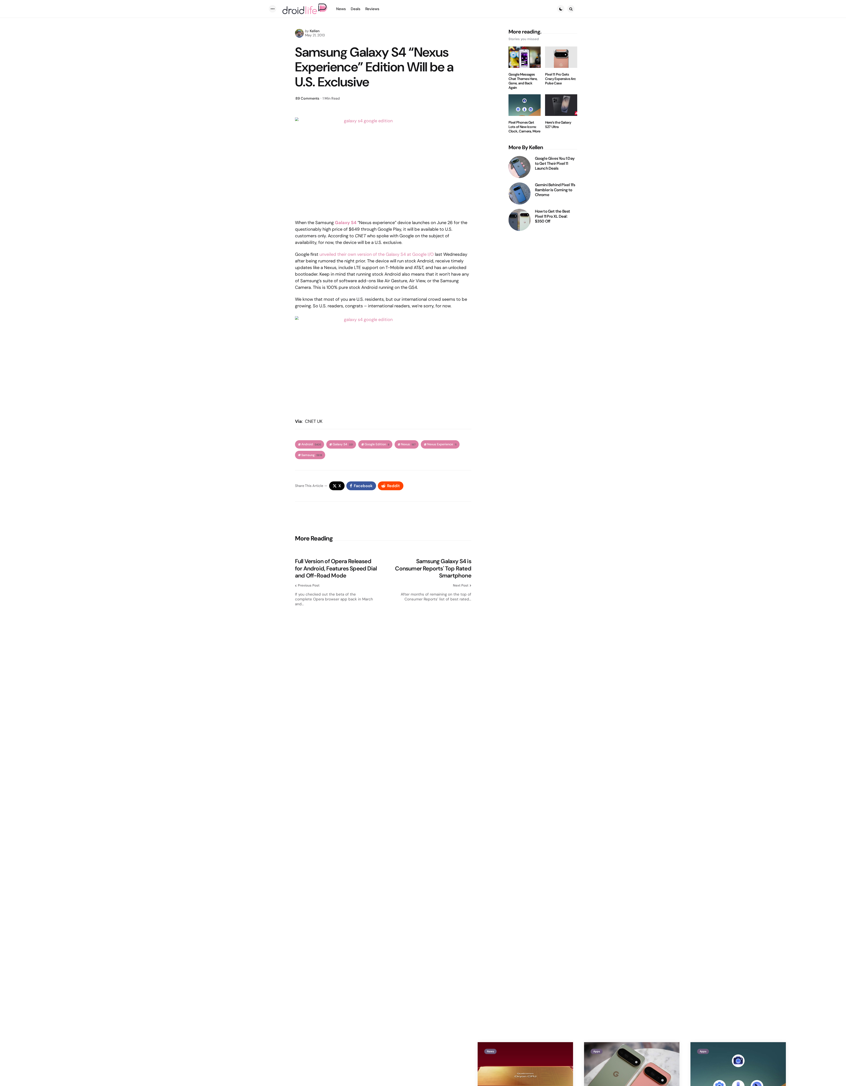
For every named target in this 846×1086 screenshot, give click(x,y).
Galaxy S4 (343, 444)
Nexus (408, 444)
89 (307, 98)
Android (311, 444)
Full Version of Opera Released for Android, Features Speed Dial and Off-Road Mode (336, 568)
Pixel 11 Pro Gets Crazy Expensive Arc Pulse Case (560, 78)
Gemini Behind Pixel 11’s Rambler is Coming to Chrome (555, 189)
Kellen (314, 31)
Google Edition (377, 444)
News (490, 1051)
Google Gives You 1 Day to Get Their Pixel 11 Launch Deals (555, 163)
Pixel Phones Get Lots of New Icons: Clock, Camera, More (524, 127)
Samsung (311, 455)
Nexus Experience (441, 444)
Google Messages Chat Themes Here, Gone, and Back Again (522, 81)
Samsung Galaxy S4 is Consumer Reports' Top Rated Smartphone (433, 568)
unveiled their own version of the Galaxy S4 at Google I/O (376, 254)
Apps (596, 1051)
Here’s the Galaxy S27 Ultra (558, 124)
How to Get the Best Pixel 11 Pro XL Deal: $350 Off (552, 216)
